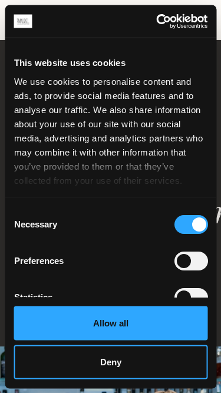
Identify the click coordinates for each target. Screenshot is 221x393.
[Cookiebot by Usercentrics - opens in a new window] (157, 21)
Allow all (110, 323)
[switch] (190, 261)
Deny (110, 361)
